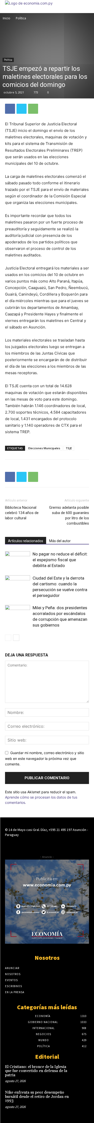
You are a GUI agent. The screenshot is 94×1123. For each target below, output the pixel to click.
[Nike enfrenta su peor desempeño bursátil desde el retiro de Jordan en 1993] (80, 1098)
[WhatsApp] (33, 109)
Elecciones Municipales (44, 448)
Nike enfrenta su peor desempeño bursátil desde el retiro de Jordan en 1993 (37, 1096)
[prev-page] (8, 638)
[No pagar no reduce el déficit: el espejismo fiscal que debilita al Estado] (17, 560)
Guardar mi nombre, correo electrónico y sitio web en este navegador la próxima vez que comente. (44, 758)
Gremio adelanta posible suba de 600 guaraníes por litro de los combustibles (69, 515)
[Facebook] (10, 109)
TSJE (69, 448)
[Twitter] (22, 109)
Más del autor (60, 541)
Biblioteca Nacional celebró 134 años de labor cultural (22, 512)
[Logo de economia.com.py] (29, 3)
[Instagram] (47, 844)
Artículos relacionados (25, 541)
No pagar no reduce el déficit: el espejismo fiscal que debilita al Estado (60, 559)
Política (21, 18)
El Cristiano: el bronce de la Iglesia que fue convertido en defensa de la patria (36, 1071)
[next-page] (16, 638)
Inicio (6, 18)
